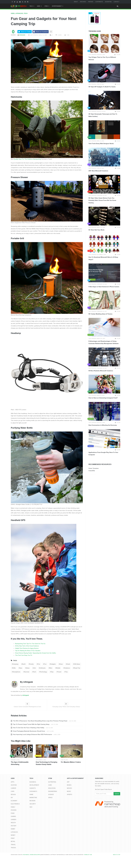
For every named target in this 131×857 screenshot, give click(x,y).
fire (39, 664)
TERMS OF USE (88, 854)
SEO (31, 807)
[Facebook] (12, 1)
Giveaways (33, 791)
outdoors (67, 668)
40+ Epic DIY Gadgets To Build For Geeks (102, 86)
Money (13, 835)
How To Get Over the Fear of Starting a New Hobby (28, 727)
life (34, 668)
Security (33, 804)
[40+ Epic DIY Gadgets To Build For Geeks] (104, 73)
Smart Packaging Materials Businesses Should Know (29, 731)
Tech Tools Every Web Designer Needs (101, 143)
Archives (83, 1)
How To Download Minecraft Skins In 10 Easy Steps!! (103, 258)
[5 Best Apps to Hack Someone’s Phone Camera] (104, 273)
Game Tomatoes (94, 468)
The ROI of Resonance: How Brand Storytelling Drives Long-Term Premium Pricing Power (40, 721)
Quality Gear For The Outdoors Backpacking (27, 159)
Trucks (13, 847)
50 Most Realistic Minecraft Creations (101, 370)
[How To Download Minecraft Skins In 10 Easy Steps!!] (104, 243)
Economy (14, 800)
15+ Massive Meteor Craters (71, 762)
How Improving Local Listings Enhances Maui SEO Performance (32, 734)
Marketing (33, 797)
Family (13, 807)
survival (26, 672)
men (50, 668)
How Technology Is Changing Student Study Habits (46, 763)
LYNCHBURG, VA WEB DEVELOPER (31, 854)
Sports (69, 794)
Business (33, 782)
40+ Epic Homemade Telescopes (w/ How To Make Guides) (103, 115)
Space (50, 797)
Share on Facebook (42, 31)
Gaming (13, 816)
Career (13, 788)
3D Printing (52, 782)
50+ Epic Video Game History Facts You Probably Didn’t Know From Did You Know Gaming (102, 200)
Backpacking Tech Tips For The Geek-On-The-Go (30, 643)
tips (52, 672)
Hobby (13, 829)
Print (13, 838)
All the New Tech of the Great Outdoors (27, 646)
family (32, 664)
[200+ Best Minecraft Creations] (104, 157)
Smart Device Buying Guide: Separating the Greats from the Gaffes (35, 653)
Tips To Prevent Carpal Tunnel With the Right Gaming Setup (31, 724)
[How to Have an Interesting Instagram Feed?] (104, 384)
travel (59, 672)
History (13, 825)
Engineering (52, 791)
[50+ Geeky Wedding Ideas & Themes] (104, 300)
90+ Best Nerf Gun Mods (96, 230)
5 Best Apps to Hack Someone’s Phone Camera (104, 286)
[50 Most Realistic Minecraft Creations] (104, 357)
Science (51, 794)
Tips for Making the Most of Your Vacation (27, 650)
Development (34, 785)
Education (51, 788)
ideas (27, 668)
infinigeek (22, 35)
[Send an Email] (20, 1)
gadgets (53, 664)
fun (45, 664)
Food (12, 813)
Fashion (13, 810)
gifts (14, 668)
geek (68, 664)
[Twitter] (15, 1)
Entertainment (57, 6)
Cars (12, 791)
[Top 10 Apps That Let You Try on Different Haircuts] (104, 43)
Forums (90, 1)
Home (31, 794)
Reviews (32, 800)
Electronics (15, 804)
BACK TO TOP (116, 854)
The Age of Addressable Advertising (19, 763)
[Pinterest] (25, 1)
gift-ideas (77, 664)
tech (34, 672)
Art (68, 782)
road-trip (77, 668)
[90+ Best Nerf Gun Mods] (104, 216)
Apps (12, 782)
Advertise (108, 1)
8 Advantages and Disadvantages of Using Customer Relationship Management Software (104, 342)
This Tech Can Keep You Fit (23, 655)
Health (13, 822)
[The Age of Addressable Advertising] (22, 751)
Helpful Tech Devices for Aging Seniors (27, 648)
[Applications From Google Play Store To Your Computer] (104, 438)
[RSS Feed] (23, 1)
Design (13, 794)
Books (69, 785)
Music (69, 791)
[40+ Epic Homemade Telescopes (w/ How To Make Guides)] (104, 100)
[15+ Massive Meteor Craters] (72, 751)
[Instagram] (28, 1)
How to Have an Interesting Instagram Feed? (103, 398)
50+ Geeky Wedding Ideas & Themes (100, 314)
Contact (116, 1)
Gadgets (33, 788)
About (76, 1)
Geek (38, 6)
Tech (31, 6)
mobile (58, 668)
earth (24, 664)
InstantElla (92, 470)
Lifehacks (19, 13)
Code (50, 785)
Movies (69, 788)
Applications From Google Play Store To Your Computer (103, 454)
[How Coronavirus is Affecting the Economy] (104, 411)
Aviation (14, 785)
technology (43, 672)
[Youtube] (17, 1)
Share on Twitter (26, 31)
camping (15, 664)
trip (66, 672)
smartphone (16, 672)
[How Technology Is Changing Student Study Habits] (47, 751)
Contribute (99, 1)
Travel (13, 844)
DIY (12, 797)
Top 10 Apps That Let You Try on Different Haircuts (102, 58)
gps (21, 668)
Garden (13, 819)
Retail (13, 841)
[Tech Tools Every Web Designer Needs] (104, 129)
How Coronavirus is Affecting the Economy (103, 425)
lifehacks (42, 668)
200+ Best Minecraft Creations (98, 171)
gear (61, 664)
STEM (46, 6)
